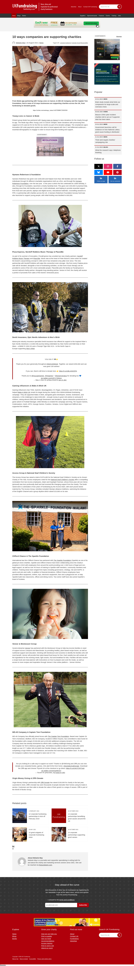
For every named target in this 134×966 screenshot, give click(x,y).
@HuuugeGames (37, 376)
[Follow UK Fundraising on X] (98, 166)
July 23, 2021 (63, 380)
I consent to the (61, 900)
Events (108, 15)
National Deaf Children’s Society (62, 480)
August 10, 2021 (60, 772)
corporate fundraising (65, 43)
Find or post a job (47, 946)
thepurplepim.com (45, 865)
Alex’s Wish (30, 349)
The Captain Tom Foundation (58, 736)
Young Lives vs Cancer (49, 120)
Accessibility (32, 959)
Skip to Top (15, 959)
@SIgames (49, 376)
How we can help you (49, 934)
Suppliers (82, 15)
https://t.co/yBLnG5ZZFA (68, 371)
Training (114, 15)
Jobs (119, 15)
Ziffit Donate (45, 782)
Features (101, 15)
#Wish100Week (52, 364)
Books (24, 15)
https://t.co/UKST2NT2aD (75, 768)
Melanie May (20, 43)
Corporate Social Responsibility (79, 43)
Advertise (73, 6)
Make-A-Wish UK (24, 392)
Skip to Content (24, 959)
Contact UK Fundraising (90, 6)
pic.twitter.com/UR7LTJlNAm (51, 378)
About (79, 6)
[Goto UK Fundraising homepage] (35, 7)
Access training (46, 943)
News (13, 15)
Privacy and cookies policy (44, 959)
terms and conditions (66, 900)
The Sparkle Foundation (62, 560)
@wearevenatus (61, 376)
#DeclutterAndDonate (71, 766)
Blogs (19, 15)
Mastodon (3, 965)
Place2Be (36, 258)
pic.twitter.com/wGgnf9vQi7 (51, 771)
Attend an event (47, 948)
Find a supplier (46, 936)
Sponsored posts (92, 15)
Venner (27, 648)
